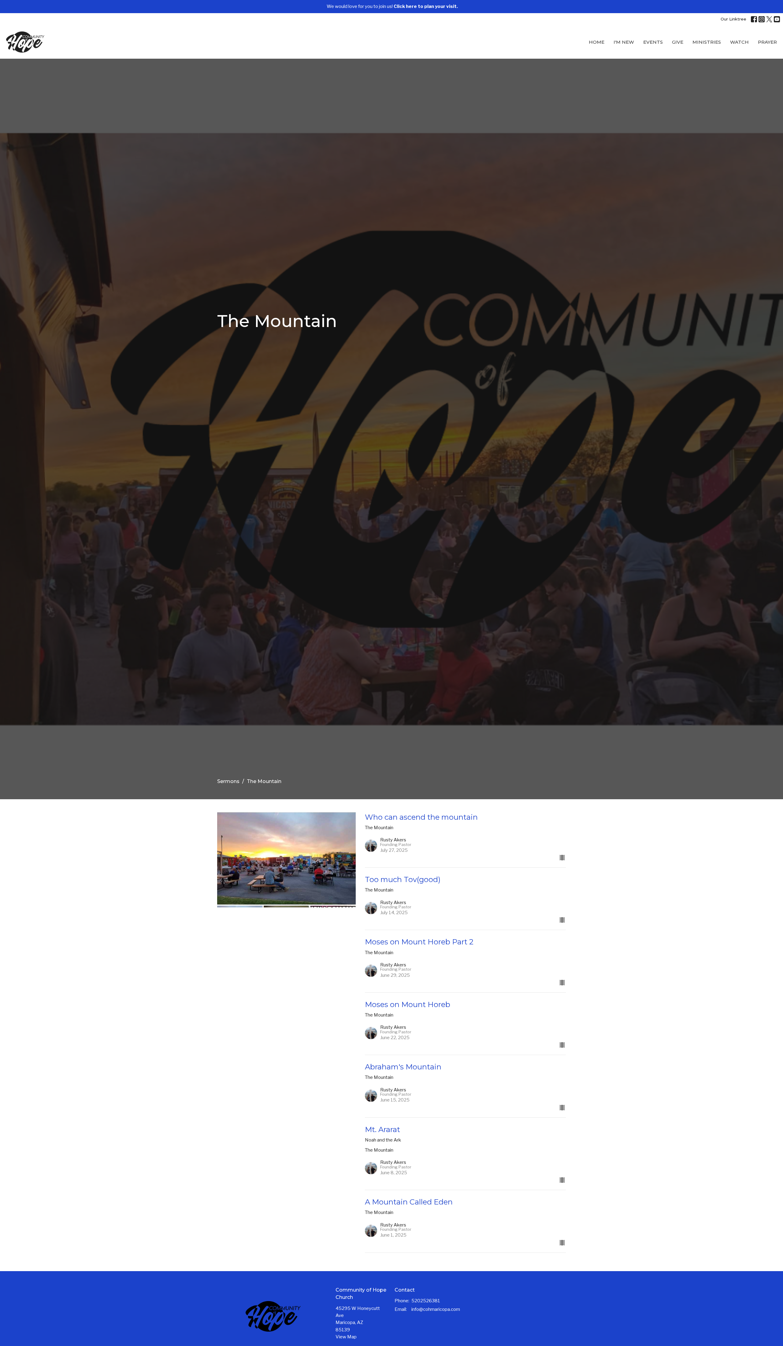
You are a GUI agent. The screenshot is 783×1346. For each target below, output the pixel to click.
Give (677, 42)
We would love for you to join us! (392, 6)
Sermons (228, 781)
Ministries (706, 42)
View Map (346, 1337)
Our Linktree (733, 19)
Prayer (767, 42)
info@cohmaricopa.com (435, 1309)
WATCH (739, 42)
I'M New (624, 42)
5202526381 (425, 1301)
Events (653, 42)
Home (596, 42)
